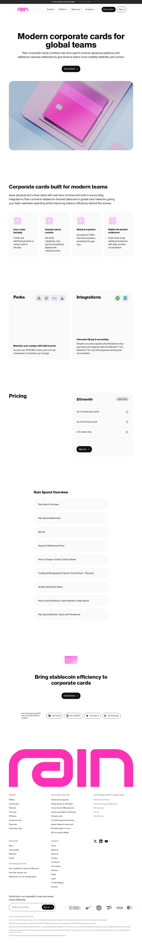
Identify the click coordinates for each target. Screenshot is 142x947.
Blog (11, 846)
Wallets (12, 800)
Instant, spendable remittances (63, 812)
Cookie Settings (57, 883)
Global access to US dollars (62, 804)
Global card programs (60, 800)
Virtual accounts (15, 820)
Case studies (14, 850)
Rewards (12, 808)
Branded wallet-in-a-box (60, 828)
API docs (54, 870)
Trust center (56, 866)
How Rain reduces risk (18, 873)
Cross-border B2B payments (62, 808)
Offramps (13, 816)
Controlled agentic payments (62, 820)
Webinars (13, 854)
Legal (53, 879)
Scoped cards (56, 816)
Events (11, 858)
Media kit (54, 850)
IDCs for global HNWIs (60, 833)
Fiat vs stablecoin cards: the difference (24, 868)
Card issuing (14, 804)
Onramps (13, 812)
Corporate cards (15, 828)
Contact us (55, 862)
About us (54, 854)
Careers (54, 858)
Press (53, 846)
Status (53, 874)
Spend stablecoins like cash (62, 824)
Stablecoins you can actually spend (22, 877)
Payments (13, 824)
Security (54, 887)
